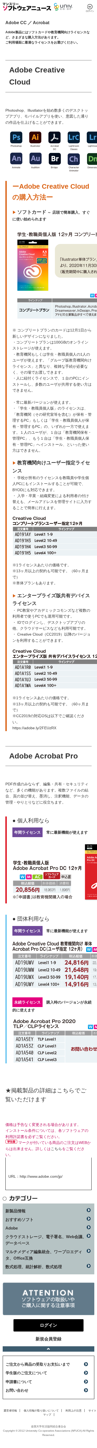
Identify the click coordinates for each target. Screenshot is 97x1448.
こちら (56, 1149)
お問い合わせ (17, 1390)
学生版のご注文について (26, 1373)
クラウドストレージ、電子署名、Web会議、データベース (45, 1239)
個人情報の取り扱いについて (41, 1410)
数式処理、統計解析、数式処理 (33, 1266)
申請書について (19, 1382)
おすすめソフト (19, 1219)
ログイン (90, 8)
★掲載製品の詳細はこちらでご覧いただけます (45, 1095)
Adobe (11, 1228)
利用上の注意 (73, 1410)
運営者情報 (10, 1410)
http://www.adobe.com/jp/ (41, 1176)
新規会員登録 (48, 1339)
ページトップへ (48, 1349)
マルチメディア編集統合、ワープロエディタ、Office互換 (43, 1254)
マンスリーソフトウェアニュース (27, 7)
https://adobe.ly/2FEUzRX (34, 728)
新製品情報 (15, 1211)
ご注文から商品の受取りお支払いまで (38, 1364)
